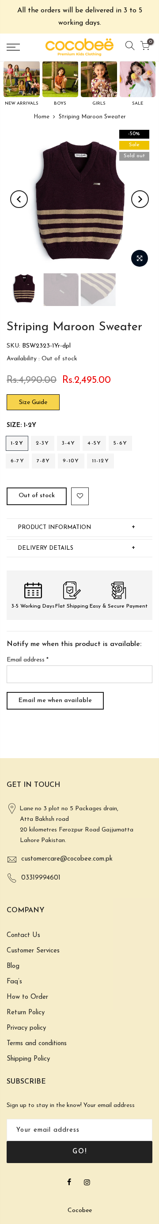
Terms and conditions (37, 1043)
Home (41, 117)
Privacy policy (26, 1028)
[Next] (140, 199)
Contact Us (23, 935)
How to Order (27, 997)
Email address (28, 660)
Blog (13, 966)
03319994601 (41, 878)
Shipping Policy (28, 1059)
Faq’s (14, 981)
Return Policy (26, 1012)
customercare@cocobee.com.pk (67, 859)
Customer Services (33, 951)
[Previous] (19, 199)
